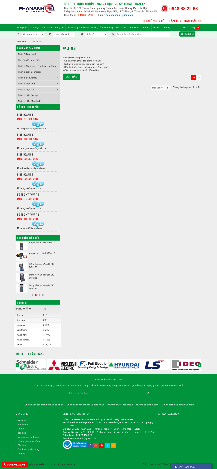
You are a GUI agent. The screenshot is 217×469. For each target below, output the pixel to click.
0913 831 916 (29, 139)
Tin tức (156, 27)
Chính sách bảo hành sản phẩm (178, 404)
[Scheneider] (31, 365)
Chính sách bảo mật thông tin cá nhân (44, 404)
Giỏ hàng (192, 27)
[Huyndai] (124, 365)
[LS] (155, 364)
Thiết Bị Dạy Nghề (27, 54)
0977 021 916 (29, 119)
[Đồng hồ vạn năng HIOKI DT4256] (21, 266)
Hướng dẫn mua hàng (102, 27)
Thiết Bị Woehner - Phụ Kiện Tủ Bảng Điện (39, 66)
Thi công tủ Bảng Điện (29, 60)
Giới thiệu (34, 27)
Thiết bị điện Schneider (29, 72)
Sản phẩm (47, 27)
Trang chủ (22, 27)
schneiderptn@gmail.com (32, 168)
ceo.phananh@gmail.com (32, 128)
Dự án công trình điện (78, 27)
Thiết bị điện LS (26, 89)
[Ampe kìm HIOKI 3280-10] (21, 245)
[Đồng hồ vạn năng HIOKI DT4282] (21, 288)
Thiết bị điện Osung (28, 95)
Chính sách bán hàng (139, 27)
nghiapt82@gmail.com (31, 228)
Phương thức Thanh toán (120, 404)
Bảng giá (59, 27)
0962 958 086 (29, 158)
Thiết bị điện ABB (26, 83)
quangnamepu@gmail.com (33, 148)
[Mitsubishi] (62, 365)
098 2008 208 (29, 199)
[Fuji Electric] (93, 365)
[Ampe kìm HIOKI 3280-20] (21, 256)
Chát (186, 467)
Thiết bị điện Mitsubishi (29, 101)
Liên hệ (166, 27)
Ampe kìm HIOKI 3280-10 (42, 242)
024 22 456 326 (84, 435)
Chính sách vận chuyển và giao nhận (85, 404)
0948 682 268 (29, 219)
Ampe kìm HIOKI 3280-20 (42, 253)
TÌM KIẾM (188, 34)
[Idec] (186, 365)
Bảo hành (121, 27)
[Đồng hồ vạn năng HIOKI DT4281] (21, 277)
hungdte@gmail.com (30, 188)
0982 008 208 (29, 178)
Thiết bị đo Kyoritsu (27, 77)
